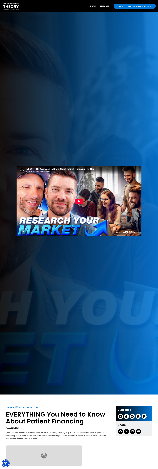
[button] (5, 463)
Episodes (104, 6)
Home (93, 6)
